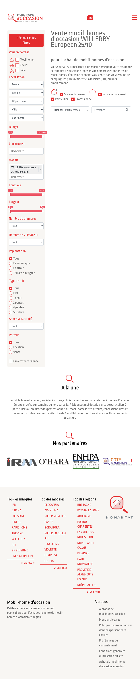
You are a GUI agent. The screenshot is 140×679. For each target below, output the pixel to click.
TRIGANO (17, 533)
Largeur (14, 202)
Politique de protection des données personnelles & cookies (115, 630)
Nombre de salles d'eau (23, 235)
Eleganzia (51, 504)
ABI (14, 545)
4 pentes (18, 307)
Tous (16, 258)
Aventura (51, 510)
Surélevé (18, 312)
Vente (16, 352)
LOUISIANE (18, 516)
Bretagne (84, 504)
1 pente (17, 298)
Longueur (15, 185)
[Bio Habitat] (119, 517)
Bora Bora (52, 527)
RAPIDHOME (19, 527)
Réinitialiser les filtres (26, 40)
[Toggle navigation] (134, 17)
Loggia (49, 561)
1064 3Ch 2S (51, 544)
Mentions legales (109, 619)
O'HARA (16, 510)
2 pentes (18, 302)
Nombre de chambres (22, 218)
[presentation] (8, 460)
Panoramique (21, 263)
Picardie (83, 553)
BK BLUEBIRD (20, 550)
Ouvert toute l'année (26, 361)
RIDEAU (16, 522)
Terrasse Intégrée (24, 273)
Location (18, 347)
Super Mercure (55, 516)
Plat (15, 293)
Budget (13, 127)
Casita (48, 522)
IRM (14, 504)
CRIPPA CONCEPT (22, 556)
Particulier (61, 99)
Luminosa (51, 555)
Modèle (13, 160)
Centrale (18, 268)
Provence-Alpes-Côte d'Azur (85, 574)
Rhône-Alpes (86, 585)
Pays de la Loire (88, 510)
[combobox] (26, 151)
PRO (90, 17)
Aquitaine (84, 516)
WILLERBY (18, 539)
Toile (23, 70)
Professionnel (83, 99)
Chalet (24, 65)
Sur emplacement (75, 94)
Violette (50, 549)
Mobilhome (27, 59)
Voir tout (29, 563)
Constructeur (17, 144)
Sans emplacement (114, 94)
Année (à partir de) (20, 319)
